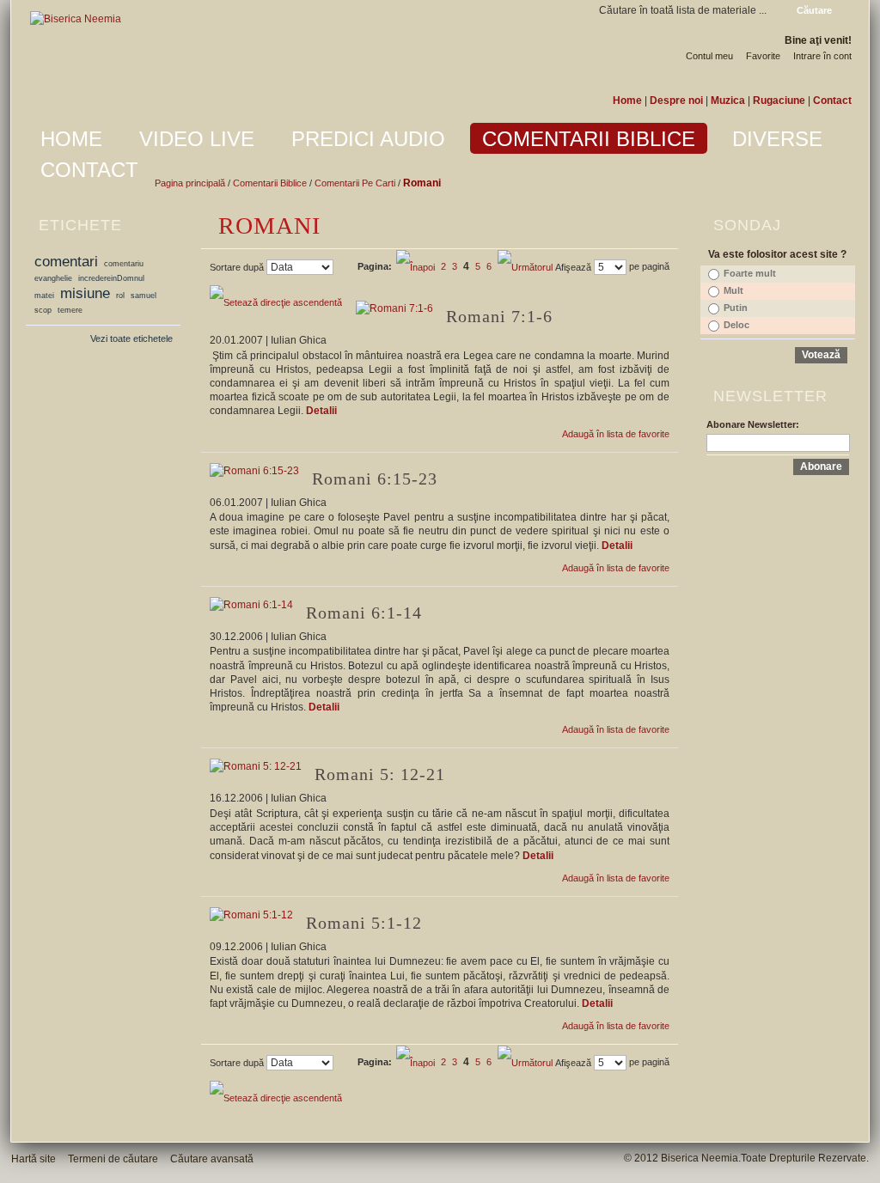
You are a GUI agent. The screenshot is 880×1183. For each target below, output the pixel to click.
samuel (143, 295)
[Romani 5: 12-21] (256, 767)
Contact (832, 101)
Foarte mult (750, 273)
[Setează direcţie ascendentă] (276, 301)
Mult (733, 290)
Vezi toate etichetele (131, 338)
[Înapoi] (416, 266)
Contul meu (709, 56)
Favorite (763, 56)
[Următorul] (525, 266)
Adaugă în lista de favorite (615, 434)
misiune (85, 293)
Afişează (573, 267)
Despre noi (676, 101)
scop (43, 310)
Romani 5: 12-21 (380, 774)
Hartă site (33, 1159)
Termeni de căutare (113, 1159)
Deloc (736, 325)
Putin (736, 307)
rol (120, 295)
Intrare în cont (822, 56)
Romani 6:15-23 (374, 478)
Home (627, 101)
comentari (66, 261)
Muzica (728, 101)
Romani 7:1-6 (499, 316)
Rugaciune (779, 101)
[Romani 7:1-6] (394, 309)
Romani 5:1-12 (364, 922)
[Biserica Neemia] (75, 19)
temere (70, 310)
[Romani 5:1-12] (251, 915)
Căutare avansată (212, 1159)
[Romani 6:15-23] (254, 471)
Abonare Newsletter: (752, 424)
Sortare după (237, 267)
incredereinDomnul (111, 278)
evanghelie (53, 278)
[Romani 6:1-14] (251, 605)
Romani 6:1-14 (364, 612)
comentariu (124, 263)
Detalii (321, 411)
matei (44, 295)
